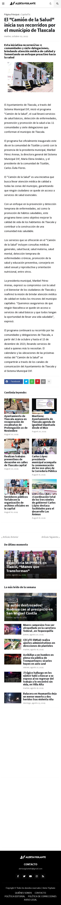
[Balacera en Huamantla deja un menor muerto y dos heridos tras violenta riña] (12, 698)
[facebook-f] (18, 876)
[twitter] (24, 876)
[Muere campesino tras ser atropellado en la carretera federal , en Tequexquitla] (12, 629)
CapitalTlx (25, 15)
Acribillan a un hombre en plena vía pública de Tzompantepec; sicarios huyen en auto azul (38, 659)
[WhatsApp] (32, 381)
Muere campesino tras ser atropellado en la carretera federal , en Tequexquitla (39, 628)
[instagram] (36, 876)
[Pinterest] (37, 381)
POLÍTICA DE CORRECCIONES (42, 896)
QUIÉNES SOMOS (23, 893)
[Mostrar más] (49, 381)
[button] (3, 3)
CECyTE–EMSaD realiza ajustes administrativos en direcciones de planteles (39, 643)
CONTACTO (40, 893)
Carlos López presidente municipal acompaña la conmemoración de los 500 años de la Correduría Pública (44, 464)
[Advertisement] (30, 744)
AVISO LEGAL (30, 900)
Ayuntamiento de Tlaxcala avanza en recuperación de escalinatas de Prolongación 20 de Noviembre (16, 423)
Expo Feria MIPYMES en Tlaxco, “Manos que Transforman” (26, 567)
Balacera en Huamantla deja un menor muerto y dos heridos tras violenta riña (40, 697)
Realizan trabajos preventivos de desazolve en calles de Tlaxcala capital (16, 461)
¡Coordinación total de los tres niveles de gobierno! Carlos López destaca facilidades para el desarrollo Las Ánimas (43, 506)
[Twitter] (26, 381)
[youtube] (30, 876)
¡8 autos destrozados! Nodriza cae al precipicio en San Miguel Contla (29, 609)
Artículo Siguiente (50, 537)
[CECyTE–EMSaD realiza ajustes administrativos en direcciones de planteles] (12, 644)
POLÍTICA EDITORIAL (15, 896)
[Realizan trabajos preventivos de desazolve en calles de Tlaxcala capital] (16, 446)
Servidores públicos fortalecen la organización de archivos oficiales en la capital (16, 503)
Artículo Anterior (10, 537)
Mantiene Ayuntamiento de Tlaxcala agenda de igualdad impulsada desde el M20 (43, 422)
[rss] (43, 876)
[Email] (43, 381)
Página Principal (11, 15)
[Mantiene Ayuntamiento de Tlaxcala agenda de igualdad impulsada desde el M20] (44, 406)
